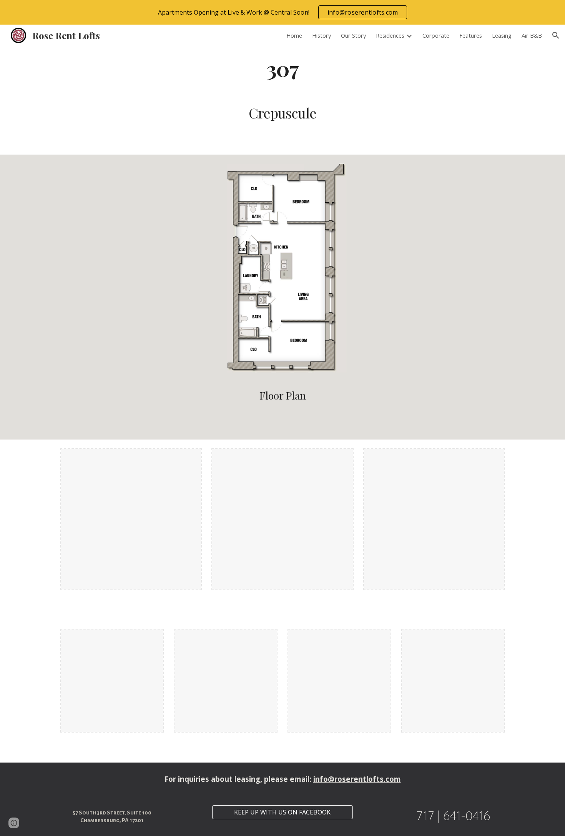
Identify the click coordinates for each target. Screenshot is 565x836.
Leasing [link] (502, 35)
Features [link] (470, 35)
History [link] (321, 35)
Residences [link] (390, 35)
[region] (282, 12)
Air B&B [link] (532, 35)
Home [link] (294, 35)
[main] (282, 68)
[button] (556, 35)
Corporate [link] (435, 35)
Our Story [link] (353, 35)
